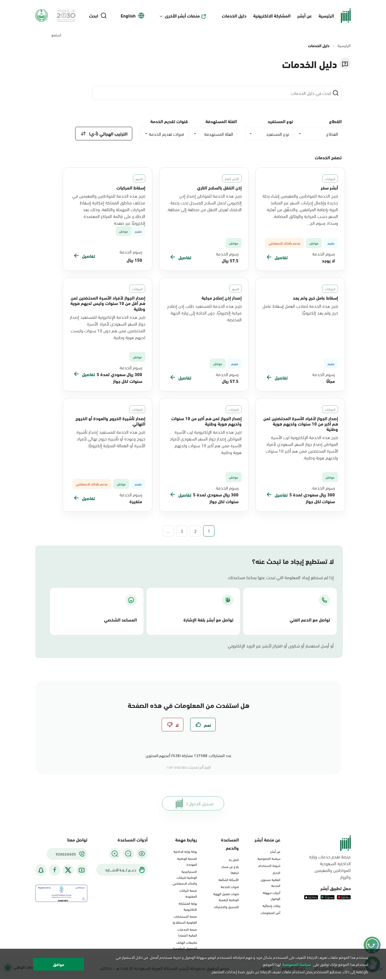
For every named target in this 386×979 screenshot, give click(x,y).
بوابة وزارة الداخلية (185, 851)
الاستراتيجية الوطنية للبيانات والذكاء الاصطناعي (185, 877)
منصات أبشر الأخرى (182, 15)
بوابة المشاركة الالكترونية (188, 906)
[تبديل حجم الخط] (128, 853)
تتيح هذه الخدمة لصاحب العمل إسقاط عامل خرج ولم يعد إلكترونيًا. (300, 309)
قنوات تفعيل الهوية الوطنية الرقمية (226, 896)
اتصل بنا (234, 859)
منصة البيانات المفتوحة (188, 893)
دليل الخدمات (234, 15)
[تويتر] (68, 870)
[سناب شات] (41, 870)
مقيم (138, 231)
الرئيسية (326, 15)
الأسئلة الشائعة (228, 879)
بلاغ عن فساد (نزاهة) (230, 869)
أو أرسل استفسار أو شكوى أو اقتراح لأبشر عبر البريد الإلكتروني (281, 645)
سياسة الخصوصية (268, 858)
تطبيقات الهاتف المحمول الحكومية (185, 945)
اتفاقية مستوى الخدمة (270, 882)
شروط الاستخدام (269, 865)
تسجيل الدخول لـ (199, 803)
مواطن (123, 231)
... (168, 530)
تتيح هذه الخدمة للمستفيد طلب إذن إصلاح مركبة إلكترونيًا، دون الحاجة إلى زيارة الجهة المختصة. (204, 312)
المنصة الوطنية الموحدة (187, 861)
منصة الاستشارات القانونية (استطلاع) (185, 919)
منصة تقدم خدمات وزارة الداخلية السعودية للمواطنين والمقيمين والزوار (330, 866)
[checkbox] (203, 724)
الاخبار (276, 872)
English (128, 15)
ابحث (93, 15)
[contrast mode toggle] (141, 853)
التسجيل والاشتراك (226, 906)
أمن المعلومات (270, 912)
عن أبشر (304, 15)
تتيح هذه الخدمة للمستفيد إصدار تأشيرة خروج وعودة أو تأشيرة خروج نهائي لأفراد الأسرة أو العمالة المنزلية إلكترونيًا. (111, 438)
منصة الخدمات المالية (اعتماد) (187, 932)
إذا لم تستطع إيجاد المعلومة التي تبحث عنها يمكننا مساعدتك (281, 577)
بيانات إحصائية (271, 905)
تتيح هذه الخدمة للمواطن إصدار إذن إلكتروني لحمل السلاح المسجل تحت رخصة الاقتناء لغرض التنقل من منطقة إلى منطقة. (204, 202)
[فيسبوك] (54, 870)
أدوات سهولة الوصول (271, 895)
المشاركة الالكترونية (271, 15)
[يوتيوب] (81, 870)
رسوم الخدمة (323, 253)
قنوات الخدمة (230, 886)
